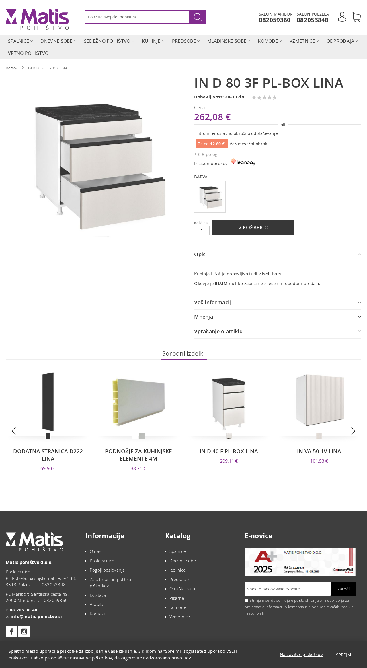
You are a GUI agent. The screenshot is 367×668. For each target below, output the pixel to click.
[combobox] (145, 17)
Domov (12, 68)
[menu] (183, 47)
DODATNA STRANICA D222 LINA (48, 455)
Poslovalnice (102, 561)
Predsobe (179, 579)
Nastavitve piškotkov (301, 654)
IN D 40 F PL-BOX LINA (229, 451)
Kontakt (97, 614)
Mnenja (203, 316)
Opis (200, 254)
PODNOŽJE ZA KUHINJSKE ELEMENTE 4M (138, 455)
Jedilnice (177, 570)
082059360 (275, 20)
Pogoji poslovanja (107, 570)
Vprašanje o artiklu (218, 331)
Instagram (24, 631)
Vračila (96, 604)
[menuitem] (18, 41)
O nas (95, 551)
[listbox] (277, 197)
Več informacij (212, 302)
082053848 (313, 20)
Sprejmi (344, 654)
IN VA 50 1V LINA (319, 451)
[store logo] (37, 19)
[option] (210, 197)
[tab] (277, 254)
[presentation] (13, 430)
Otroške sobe (183, 588)
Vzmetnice (179, 616)
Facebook (11, 631)
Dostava (98, 595)
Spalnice (177, 551)
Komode (177, 607)
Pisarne (176, 598)
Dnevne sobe (182, 561)
